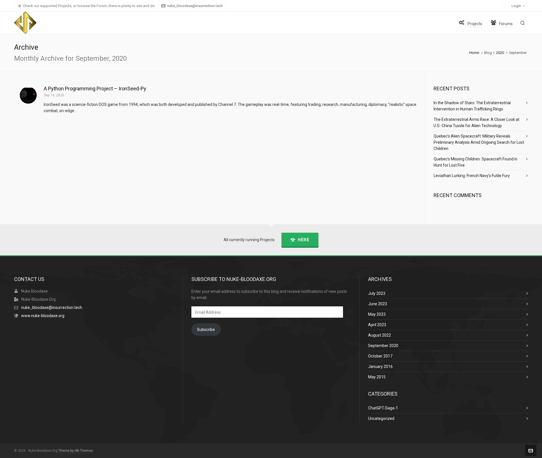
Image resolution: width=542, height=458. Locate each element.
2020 (500, 53)
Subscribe (206, 329)
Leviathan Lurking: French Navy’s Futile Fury (472, 175)
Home (474, 53)
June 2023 (377, 304)
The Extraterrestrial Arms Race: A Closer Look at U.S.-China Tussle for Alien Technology (476, 122)
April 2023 (377, 324)
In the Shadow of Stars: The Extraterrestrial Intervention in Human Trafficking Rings (472, 106)
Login (516, 6)
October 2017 (380, 356)
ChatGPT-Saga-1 (383, 408)
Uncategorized (381, 418)
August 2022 (379, 335)
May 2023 (377, 314)
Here (303, 239)
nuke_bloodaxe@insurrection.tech (195, 6)
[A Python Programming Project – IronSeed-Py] (28, 95)
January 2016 (380, 366)
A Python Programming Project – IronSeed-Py (95, 88)
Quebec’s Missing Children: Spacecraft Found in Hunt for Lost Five (475, 162)
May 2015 (377, 377)
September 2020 (383, 345)
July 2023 (376, 293)
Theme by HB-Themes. (76, 451)
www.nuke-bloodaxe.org (42, 315)
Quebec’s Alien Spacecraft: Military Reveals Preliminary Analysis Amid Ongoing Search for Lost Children (479, 142)
